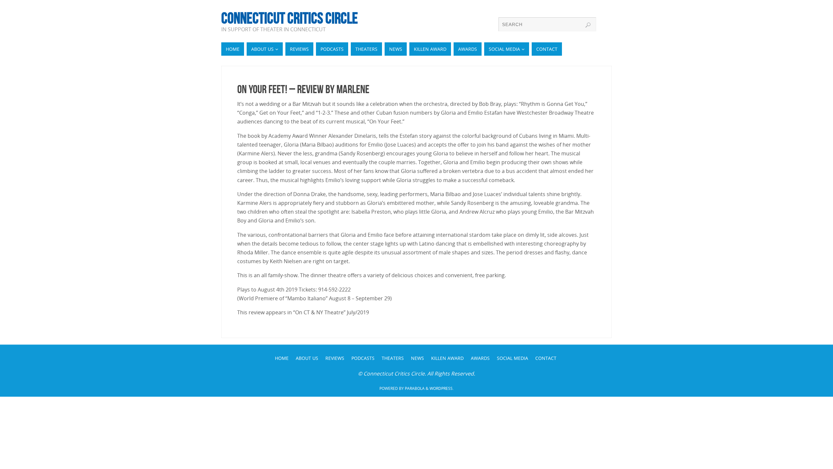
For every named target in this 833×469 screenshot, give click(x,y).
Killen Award (447, 358)
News (417, 358)
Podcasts (363, 358)
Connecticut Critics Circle (289, 18)
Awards (480, 358)
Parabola (415, 388)
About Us (307, 358)
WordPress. (442, 388)
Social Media (512, 358)
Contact (545, 358)
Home (282, 358)
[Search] (588, 25)
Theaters (393, 358)
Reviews (334, 358)
